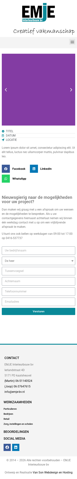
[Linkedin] (15, 447)
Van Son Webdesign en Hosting (53, 472)
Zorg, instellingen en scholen (18, 424)
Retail (6, 419)
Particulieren (10, 409)
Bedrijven (8, 414)
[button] (72, 42)
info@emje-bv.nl (14, 392)
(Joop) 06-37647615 (17, 386)
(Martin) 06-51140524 (18, 381)
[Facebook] (7, 447)
